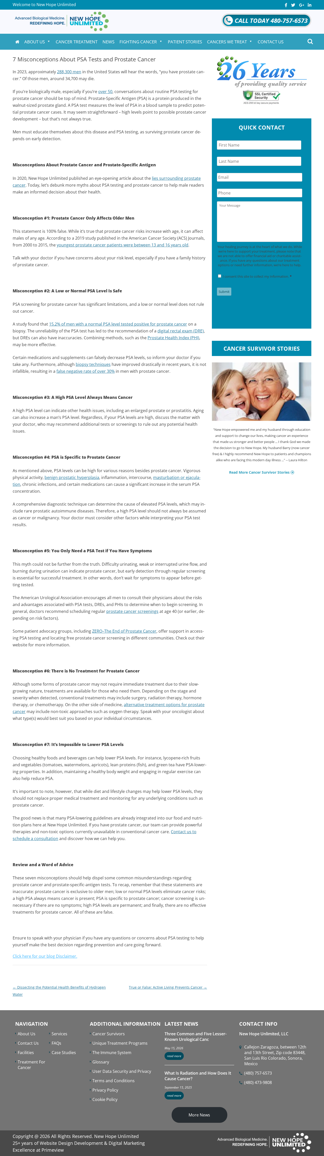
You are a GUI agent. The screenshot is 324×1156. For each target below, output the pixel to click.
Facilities (26, 1052)
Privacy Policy (105, 1090)
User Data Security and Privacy (121, 1071)
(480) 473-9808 (258, 1082)
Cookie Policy (104, 1099)
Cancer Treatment (76, 42)
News (108, 42)
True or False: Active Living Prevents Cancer (168, 987)
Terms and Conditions (113, 1080)
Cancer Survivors (108, 1034)
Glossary (100, 1062)
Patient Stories (185, 42)
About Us (34, 42)
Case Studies (64, 1052)
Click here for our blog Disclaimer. (45, 956)
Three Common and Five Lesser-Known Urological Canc (196, 1036)
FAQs (56, 1043)
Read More (174, 1056)
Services (59, 1034)
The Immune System (111, 1052)
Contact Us (271, 42)
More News (199, 1115)
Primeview (53, 1150)
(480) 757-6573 (258, 1073)
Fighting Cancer (138, 42)
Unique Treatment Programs (120, 1043)
